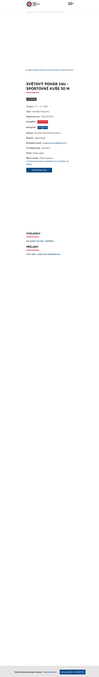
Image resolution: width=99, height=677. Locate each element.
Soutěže (37, 12)
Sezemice (46, 148)
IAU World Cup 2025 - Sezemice (40, 241)
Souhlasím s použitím (72, 672)
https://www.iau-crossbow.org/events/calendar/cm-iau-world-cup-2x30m (47, 161)
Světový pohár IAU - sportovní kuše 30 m (53, 12)
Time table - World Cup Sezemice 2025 (43, 254)
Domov (31, 12)
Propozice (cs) (39, 170)
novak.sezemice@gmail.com (55, 143)
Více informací (49, 672)
